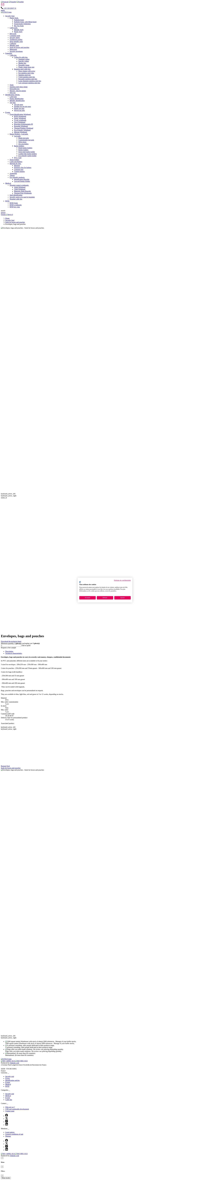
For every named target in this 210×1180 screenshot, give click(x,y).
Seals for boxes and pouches (15, 222)
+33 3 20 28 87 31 (9, 8)
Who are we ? (10, 1107)
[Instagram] (6, 1122)
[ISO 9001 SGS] (21, 1061)
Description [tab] (9, 651)
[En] (20, 2)
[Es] (12, 2)
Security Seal (9, 220)
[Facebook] (6, 1116)
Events (7, 1082)
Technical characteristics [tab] (13, 653)
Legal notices (9, 1132)
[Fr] (4, 2)
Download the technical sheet (11, 641)
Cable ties (8, 1100)
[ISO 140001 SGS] (8, 1061)
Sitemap (8, 1136)
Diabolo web (14, 1063)
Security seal (9, 1076)
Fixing (7, 1078)
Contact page (9, 1111)
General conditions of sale (14, 1134)
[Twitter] (6, 1119)
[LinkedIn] (6, 1125)
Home (7, 218)
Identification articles (12, 1080)
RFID (7, 1086)
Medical (8, 1084)
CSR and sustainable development (17, 1109)
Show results (6, 1178)
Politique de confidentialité (122, 580)
